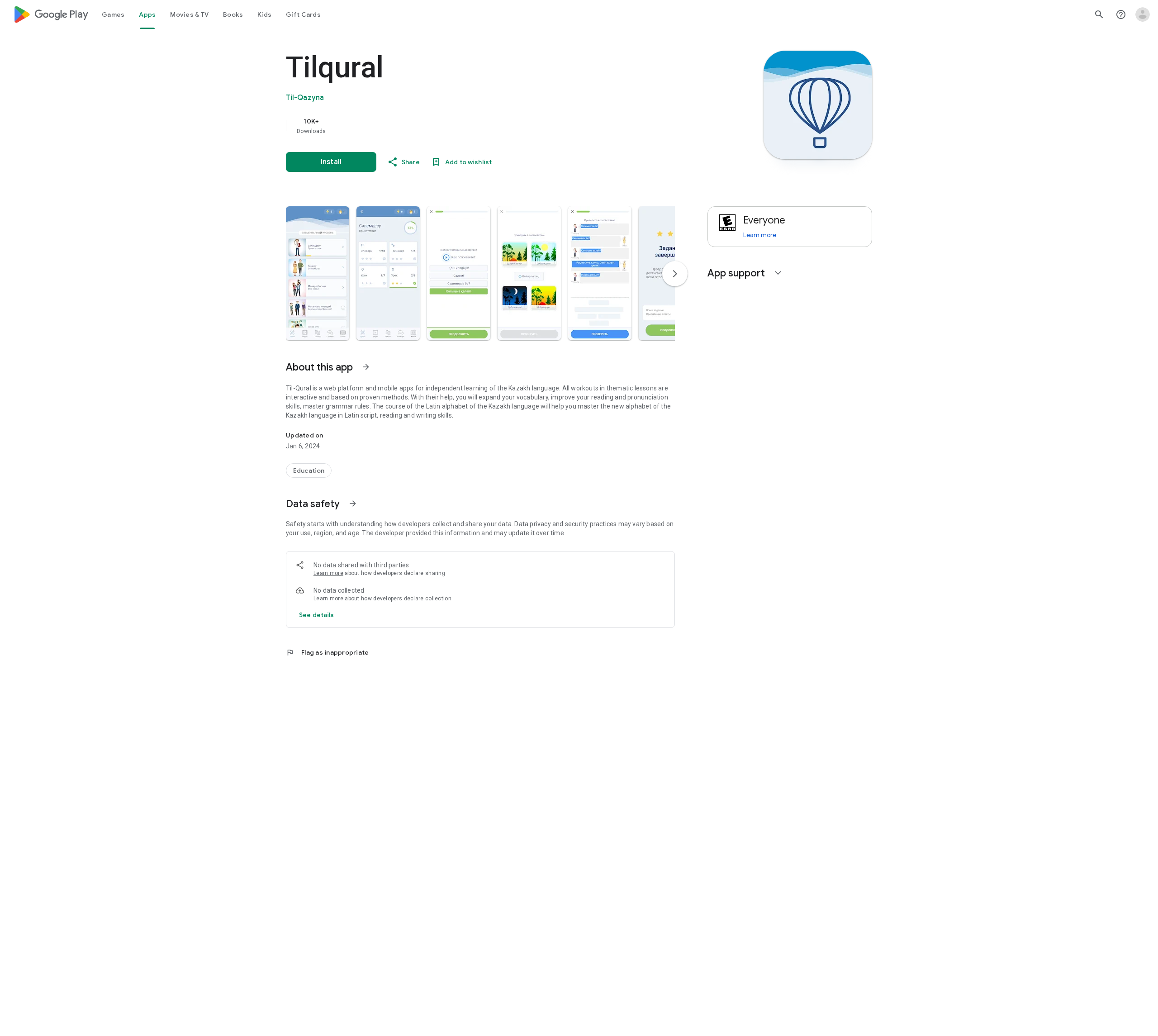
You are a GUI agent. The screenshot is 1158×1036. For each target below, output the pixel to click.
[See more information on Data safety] (353, 503)
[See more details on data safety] (316, 615)
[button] (317, 273)
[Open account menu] (1142, 14)
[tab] (113, 14)
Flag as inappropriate (327, 652)
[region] (467, 126)
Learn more (328, 573)
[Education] (309, 470)
